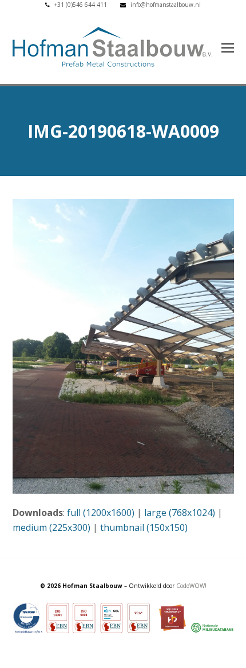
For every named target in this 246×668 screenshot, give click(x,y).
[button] (227, 46)
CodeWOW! (191, 586)
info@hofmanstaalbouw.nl (165, 5)
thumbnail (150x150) (144, 527)
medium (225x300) (51, 527)
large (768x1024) (179, 512)
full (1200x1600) (100, 512)
